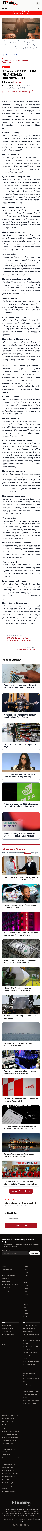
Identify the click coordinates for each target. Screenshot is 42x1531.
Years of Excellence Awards (10, 1458)
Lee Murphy (21, 116)
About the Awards (7, 1325)
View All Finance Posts (21, 1191)
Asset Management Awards (31, 1325)
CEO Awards (26, 1343)
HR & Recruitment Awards (10, 1437)
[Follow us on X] (28, 1525)
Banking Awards (27, 1397)
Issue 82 (25, 1276)
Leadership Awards (8, 1418)
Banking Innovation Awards (31, 1400)
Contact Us (5, 1278)
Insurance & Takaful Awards (31, 1391)
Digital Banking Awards (29, 1403)
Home (4, 59)
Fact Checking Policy (8, 1476)
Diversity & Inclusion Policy (10, 1473)
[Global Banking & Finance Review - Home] (11, 3)
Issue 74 (25, 1301)
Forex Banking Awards (29, 1385)
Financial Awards (7, 1480)
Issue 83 (25, 1272)
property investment (13, 197)
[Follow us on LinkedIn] (25, 1525)
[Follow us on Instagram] (17, 1525)
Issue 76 (25, 1294)
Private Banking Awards (9, 1483)
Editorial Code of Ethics (9, 1470)
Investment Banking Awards (31, 1394)
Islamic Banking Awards (9, 1421)
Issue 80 (25, 1282)
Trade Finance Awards (9, 1440)
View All (25, 1316)
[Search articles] (38, 3)
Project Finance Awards (9, 1428)
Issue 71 (25, 1310)
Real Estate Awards (8, 1425)
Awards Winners (7, 1331)
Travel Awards (6, 1454)
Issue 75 (25, 1298)
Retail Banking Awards (9, 1491)
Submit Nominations (8, 1334)
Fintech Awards (27, 1370)
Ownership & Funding (8, 1464)
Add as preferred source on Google (18, 92)
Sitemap (37, 1519)
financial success (31, 182)
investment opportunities (21, 177)
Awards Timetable (7, 1328)
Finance (11, 59)
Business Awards (28, 1331)
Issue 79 (25, 1285)
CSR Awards (26, 1349)
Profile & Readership (8, 1275)
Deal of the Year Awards (30, 1352)
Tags (21, 1521)
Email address (6, 1250)
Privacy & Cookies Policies (10, 1284)
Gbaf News (17, 82)
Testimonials (6, 1338)
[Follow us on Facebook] (21, 1525)
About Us (5, 1266)
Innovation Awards (28, 1388)
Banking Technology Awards (31, 1340)
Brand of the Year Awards (30, 1328)
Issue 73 (25, 1304)
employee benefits (13, 285)
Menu (4, 8)
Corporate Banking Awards (31, 1361)
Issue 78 (25, 1288)
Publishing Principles (8, 1461)
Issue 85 (25, 1266)
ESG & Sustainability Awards (31, 1378)
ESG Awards (26, 1381)
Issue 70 (25, 1313)
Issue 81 (25, 1279)
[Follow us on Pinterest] (14, 1525)
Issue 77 (25, 1291)
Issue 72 (25, 1307)
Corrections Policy (7, 1467)
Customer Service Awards (30, 1346)
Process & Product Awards (10, 1431)
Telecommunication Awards (10, 1434)
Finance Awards (27, 1407)
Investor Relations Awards (10, 1415)
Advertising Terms (7, 1291)
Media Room (6, 1341)
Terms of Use (6, 1287)
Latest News (6, 1281)
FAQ (3, 1344)
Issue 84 (25, 1269)
